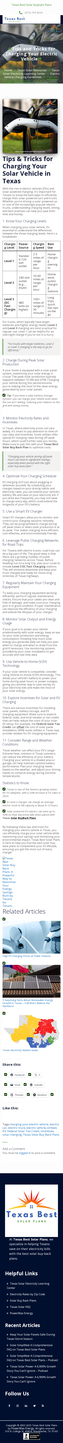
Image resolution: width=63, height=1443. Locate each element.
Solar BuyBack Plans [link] (23, 818)
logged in (25, 1153)
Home (8, 70)
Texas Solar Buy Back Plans (41, 1134)
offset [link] (20, 727)
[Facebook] (9, 1406)
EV (4, 1131)
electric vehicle (36, 1128)
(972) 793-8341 (33, 12)
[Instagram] (17, 1406)
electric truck (16, 1128)
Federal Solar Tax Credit (23, 1131)
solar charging (12, 1134)
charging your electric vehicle (29, 1124)
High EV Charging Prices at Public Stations (27, 955)
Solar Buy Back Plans (23, 1300)
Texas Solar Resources (32, 70)
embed (52, 1128)
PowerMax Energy (21, 1313)
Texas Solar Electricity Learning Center (31, 71)
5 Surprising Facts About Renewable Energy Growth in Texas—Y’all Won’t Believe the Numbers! (28, 1002)
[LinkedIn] (26, 1406)
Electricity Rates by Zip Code (27, 1294)
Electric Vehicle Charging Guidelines (32, 75)
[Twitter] (34, 1406)
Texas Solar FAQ (20, 1307)
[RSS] (43, 1406)
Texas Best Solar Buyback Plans (31, 5)
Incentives (47, 1131)
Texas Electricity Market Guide (20, 1050)
